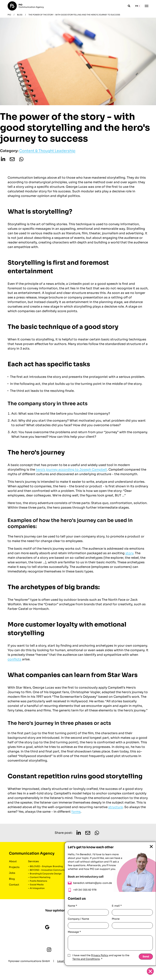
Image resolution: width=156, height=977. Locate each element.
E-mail (117, 905)
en (136, 6)
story (129, 553)
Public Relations (38, 881)
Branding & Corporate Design (46, 873)
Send (146, 956)
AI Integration (37, 888)
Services (33, 861)
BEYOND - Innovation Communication (50, 870)
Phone (116, 918)
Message (74, 932)
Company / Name (78, 918)
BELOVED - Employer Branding (46, 866)
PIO (9, 15)
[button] (3, 159)
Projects (14, 867)
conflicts (14, 659)
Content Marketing (40, 877)
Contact (14, 884)
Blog (19, 15)
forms (76, 812)
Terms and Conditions (86, 959)
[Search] (129, 6)
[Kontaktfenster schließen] (150, 971)
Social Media (37, 884)
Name (72, 905)
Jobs (12, 873)
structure (115, 807)
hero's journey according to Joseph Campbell (71, 469)
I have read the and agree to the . (100, 957)
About (13, 861)
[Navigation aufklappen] (146, 6)
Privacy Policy (99, 955)
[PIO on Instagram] (49, 950)
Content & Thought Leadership (47, 151)
